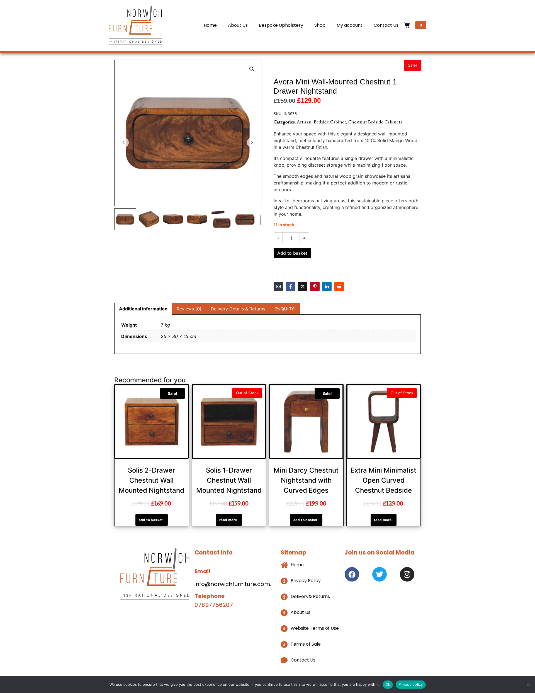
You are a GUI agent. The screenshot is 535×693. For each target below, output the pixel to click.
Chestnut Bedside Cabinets (375, 122)
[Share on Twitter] (302, 286)
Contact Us (386, 25)
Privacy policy (410, 684)
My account (350, 25)
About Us (238, 25)
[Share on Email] (278, 286)
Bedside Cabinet (330, 122)
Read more (228, 520)
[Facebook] (352, 574)
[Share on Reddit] (339, 286)
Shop (319, 25)
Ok (387, 684)
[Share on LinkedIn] (327, 286)
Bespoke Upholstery (281, 25)
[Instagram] (407, 574)
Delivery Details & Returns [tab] (238, 309)
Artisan (304, 122)
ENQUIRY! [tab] (284, 309)
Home (210, 25)
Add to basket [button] (151, 520)
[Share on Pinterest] (315, 286)
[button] (252, 69)
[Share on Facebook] (290, 286)
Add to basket (292, 253)
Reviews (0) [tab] (189, 309)
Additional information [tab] (143, 309)
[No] (528, 684)
